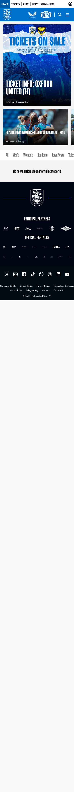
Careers (45, 290)
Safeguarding (32, 290)
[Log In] (70, 4)
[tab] (5, 4)
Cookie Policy (26, 286)
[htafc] (24, 274)
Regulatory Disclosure (64, 286)
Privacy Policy (43, 286)
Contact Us (59, 290)
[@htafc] (7, 274)
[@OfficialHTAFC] (67, 274)
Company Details (8, 286)
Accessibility (16, 290)
